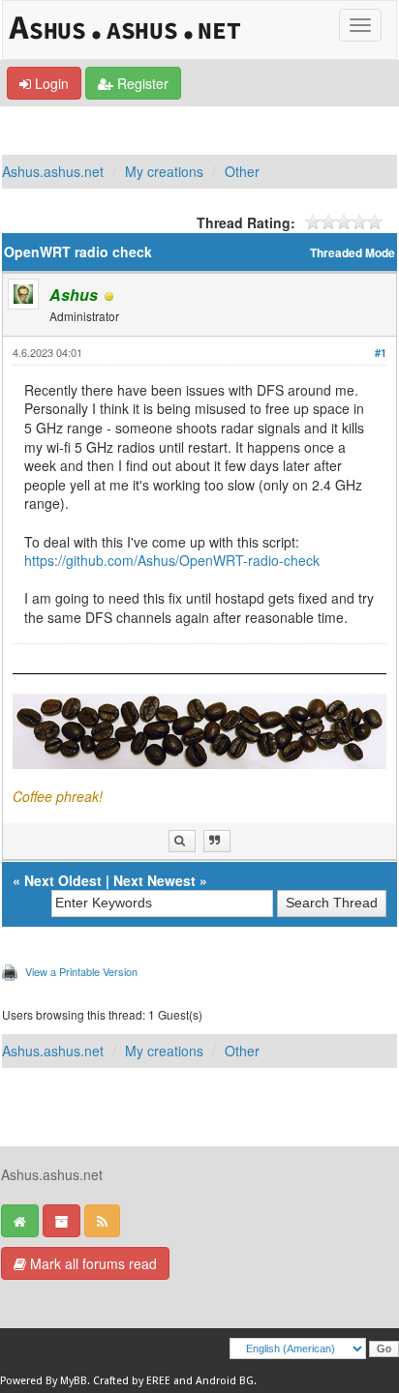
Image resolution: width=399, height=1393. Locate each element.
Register (141, 83)
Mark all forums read (91, 1263)
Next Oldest (63, 880)
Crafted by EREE (131, 1381)
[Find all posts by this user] (182, 841)
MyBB (73, 1381)
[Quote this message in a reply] (216, 841)
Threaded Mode (352, 253)
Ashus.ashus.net (53, 171)
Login (50, 83)
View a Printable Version (81, 971)
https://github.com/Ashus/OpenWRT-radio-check (172, 560)
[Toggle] (360, 25)
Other (242, 171)
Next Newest (154, 880)
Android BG (225, 1381)
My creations (164, 171)
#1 (380, 352)
